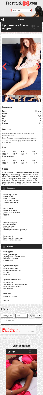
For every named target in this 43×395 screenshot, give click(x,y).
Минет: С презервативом (25, 133)
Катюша (11, 351)
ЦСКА (39, 113)
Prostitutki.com (21, 3)
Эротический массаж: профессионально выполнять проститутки (20, 141)
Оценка (32, 316)
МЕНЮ (20, 19)
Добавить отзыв (9, 338)
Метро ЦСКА (35, 27)
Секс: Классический (9, 133)
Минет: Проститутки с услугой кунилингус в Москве (19, 138)
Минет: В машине (8, 136)
